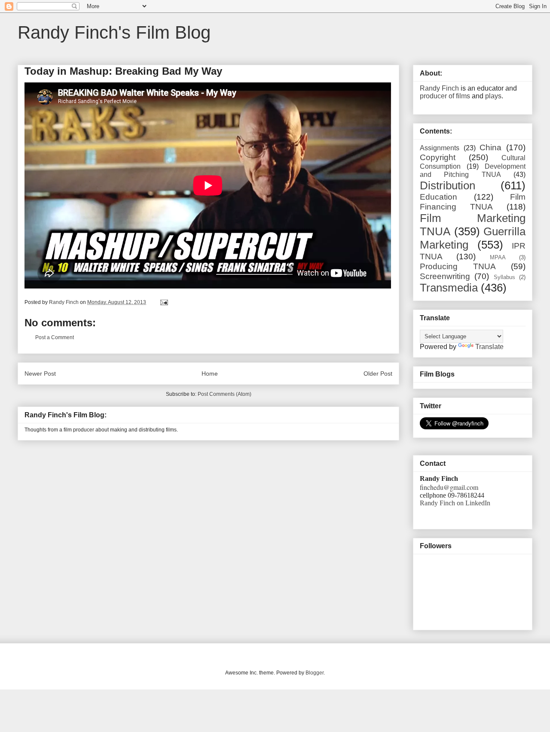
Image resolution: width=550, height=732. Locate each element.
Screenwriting (445, 276)
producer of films (445, 96)
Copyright (437, 157)
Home (210, 373)
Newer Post (40, 373)
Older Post (378, 373)
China (490, 147)
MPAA (498, 257)
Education (438, 196)
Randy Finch (439, 88)
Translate (489, 346)
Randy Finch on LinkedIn (455, 503)
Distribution (447, 185)
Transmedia (449, 288)
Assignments (439, 148)
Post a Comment (54, 337)
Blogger (315, 673)
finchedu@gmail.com (449, 487)
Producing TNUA (458, 266)
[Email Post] (163, 302)
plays (493, 96)
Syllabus (504, 277)
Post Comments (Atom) (224, 394)
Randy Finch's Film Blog (114, 32)
